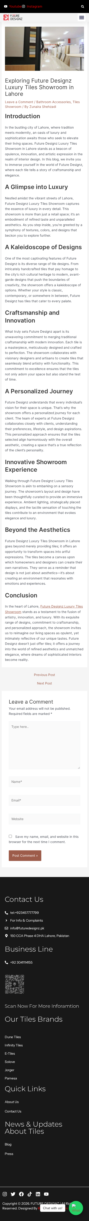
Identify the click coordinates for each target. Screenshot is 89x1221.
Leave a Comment (19, 102)
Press (9, 1154)
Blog (8, 1144)
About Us (12, 1102)
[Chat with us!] (76, 1208)
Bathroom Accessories (53, 102)
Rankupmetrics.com (53, 1208)
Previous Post (44, 675)
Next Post (44, 683)
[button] (82, 6)
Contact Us (13, 1111)
